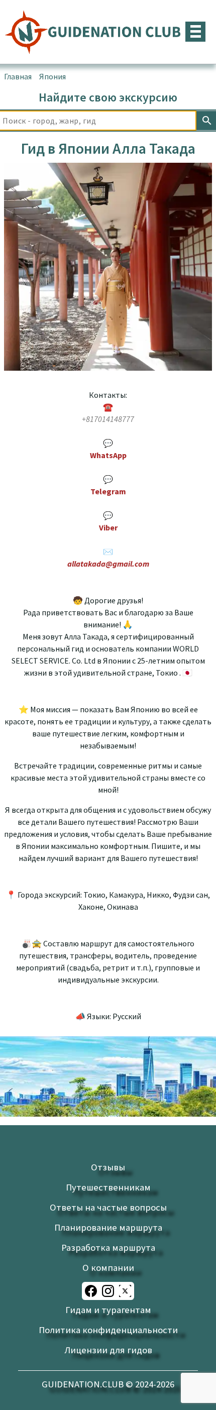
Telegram (108, 491)
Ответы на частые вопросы (108, 1207)
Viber (108, 527)
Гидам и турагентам (108, 1310)
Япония (52, 76)
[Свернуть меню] (195, 32)
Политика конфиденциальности (108, 1330)
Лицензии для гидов (108, 1350)
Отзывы (108, 1167)
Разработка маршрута (108, 1247)
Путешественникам (108, 1187)
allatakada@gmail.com (108, 564)
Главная (18, 76)
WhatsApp (108, 455)
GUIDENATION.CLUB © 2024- (108, 1384)
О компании (108, 1267)
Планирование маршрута (108, 1227)
